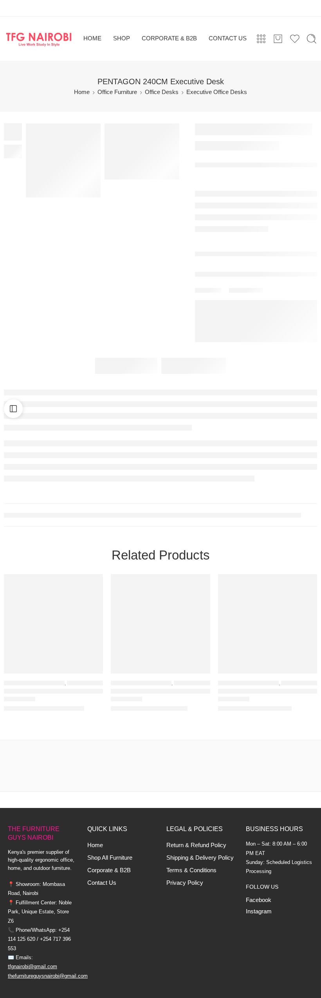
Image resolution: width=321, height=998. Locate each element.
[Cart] (277, 38)
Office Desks (162, 92)
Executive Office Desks (216, 92)
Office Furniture (117, 92)
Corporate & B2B (109, 870)
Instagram (259, 911)
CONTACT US (228, 38)
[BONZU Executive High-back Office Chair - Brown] (53, 623)
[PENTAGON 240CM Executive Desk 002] (63, 160)
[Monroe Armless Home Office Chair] (267, 623)
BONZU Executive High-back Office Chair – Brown (53, 691)
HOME (92, 38)
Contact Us (101, 883)
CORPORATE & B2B (169, 38)
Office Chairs (299, 683)
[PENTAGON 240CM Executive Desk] (142, 151)
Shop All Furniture (109, 858)
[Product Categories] (261, 38)
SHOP (121, 38)
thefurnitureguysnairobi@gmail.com (48, 976)
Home (82, 92)
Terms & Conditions (191, 870)
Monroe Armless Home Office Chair (267, 691)
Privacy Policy (184, 883)
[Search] (311, 38)
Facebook (258, 900)
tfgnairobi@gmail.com (32, 966)
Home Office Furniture (34, 683)
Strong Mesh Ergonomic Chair (155, 691)
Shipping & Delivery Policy (200, 858)
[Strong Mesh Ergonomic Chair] (160, 623)
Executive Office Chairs (99, 683)
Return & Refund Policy (196, 845)
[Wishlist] (92, 585)
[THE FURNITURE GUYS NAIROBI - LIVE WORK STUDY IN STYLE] (39, 39)
